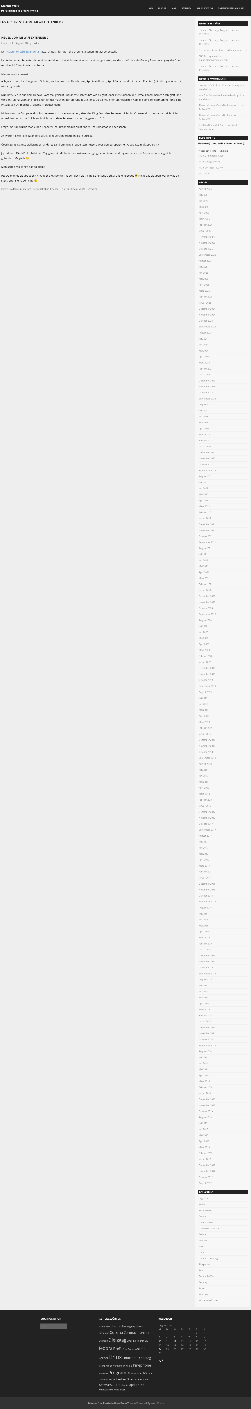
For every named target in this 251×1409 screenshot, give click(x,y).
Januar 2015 (205, 1021)
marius (35, 43)
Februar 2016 (206, 943)
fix (126, 1349)
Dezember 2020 (207, 596)
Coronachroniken (137, 1332)
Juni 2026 (203, 200)
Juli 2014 (203, 1057)
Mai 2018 (203, 781)
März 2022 (204, 506)
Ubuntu (124, 1385)
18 (167, 1345)
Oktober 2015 (206, 967)
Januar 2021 (205, 590)
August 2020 (205, 620)
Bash (107, 1326)
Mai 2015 (203, 997)
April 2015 (204, 1003)
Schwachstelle (105, 1379)
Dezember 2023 (207, 380)
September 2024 (207, 326)
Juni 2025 (203, 272)
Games (131, 1349)
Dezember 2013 (207, 1099)
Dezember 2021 (207, 524)
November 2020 (207, 602)
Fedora (162, 8)
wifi (68, 188)
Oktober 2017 (206, 823)
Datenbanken (206, 1222)
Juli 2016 (203, 913)
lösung (102, 1365)
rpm (150, 1373)
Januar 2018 (205, 805)
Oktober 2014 (206, 1039)
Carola (139, 1326)
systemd (104, 1385)
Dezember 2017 (207, 811)
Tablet (202, 1288)
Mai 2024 (203, 350)
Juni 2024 (203, 344)
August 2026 (205, 188)
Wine (110, 1389)
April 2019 (204, 715)
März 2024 (204, 362)
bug (133, 1326)
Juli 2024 (203, 338)
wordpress (119, 1389)
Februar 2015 (206, 1015)
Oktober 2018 (206, 751)
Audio (202, 1204)
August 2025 (205, 260)
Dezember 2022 (207, 452)
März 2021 (204, 578)
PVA (201, 1270)
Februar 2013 (206, 1153)
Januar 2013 (205, 1159)
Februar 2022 (206, 512)
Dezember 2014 (207, 1027)
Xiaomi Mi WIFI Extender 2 (23, 51)
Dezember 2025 (207, 236)
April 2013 (204, 1141)
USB (142, 1385)
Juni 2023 (203, 416)
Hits (214, 150)
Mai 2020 (203, 638)
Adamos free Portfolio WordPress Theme (111, 1403)
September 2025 (207, 254)
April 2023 (204, 428)
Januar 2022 (205, 518)
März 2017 (204, 865)
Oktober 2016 (206, 895)
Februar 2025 (206, 296)
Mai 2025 (203, 278)
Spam (131, 1379)
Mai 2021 (203, 566)
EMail (129, 1340)
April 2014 (204, 1075)
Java (173, 8)
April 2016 (204, 931)
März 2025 (204, 290)
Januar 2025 (205, 302)
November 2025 (207, 242)
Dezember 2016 (207, 883)
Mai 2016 (203, 925)
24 (160, 1349)
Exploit (143, 1340)
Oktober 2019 (206, 679)
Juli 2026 (203, 194)
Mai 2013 (203, 1135)
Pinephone (204, 1264)
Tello (62, 188)
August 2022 (205, 476)
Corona (202, 1216)
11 (167, 1341)
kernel (103, 1358)
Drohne (45, 188)
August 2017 (205, 835)
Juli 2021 (203, 554)
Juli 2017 (203, 841)
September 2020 (207, 614)
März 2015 (204, 1009)
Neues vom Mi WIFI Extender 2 (24, 38)
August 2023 (205, 404)
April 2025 (204, 284)
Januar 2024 (205, 374)
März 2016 (204, 937)
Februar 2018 (206, 799)
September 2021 (207, 542)
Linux (150, 8)
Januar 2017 (205, 877)
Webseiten (203, 150)
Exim (136, 1340)
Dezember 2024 (207, 308)
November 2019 (207, 674)
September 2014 (207, 1045)
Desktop (103, 1340)
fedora (106, 1348)
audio (102, 1326)
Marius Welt (10, 6)
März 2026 (204, 218)
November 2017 (207, 817)
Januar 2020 (205, 662)
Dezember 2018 (207, 739)
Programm (119, 1372)
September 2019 (207, 685)
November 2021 (207, 530)
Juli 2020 (203, 626)
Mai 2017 (203, 853)
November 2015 (207, 961)
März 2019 (204, 721)
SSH (137, 1379)
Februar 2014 (206, 1087)
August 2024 (205, 332)
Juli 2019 (203, 697)
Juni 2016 (203, 919)
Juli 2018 (203, 769)
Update (134, 1385)
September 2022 (207, 470)
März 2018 (204, 793)
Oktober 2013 (206, 1111)
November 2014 (207, 1033)
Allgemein (16, 188)
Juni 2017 (203, 847)
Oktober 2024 (206, 320)
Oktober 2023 (206, 392)
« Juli (161, 1360)
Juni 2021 (203, 560)
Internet (27, 188)
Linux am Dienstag (208, 1258)
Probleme (103, 1373)
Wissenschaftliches (208, 1300)
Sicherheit (119, 1379)
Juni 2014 (203, 1063)
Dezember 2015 (207, 955)
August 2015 (205, 979)
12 (175, 1341)
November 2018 (207, 745)
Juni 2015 (203, 991)
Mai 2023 (203, 422)
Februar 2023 (206, 440)
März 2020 (204, 649)
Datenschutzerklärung (231, 8)
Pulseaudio (136, 1373)
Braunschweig (204, 8)
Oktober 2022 (206, 464)
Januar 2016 (205, 949)
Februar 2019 (206, 727)
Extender (54, 188)
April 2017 (204, 859)
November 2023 (207, 386)
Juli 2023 (203, 410)
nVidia (129, 1365)
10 (160, 1341)
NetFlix (121, 1365)
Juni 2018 (203, 775)
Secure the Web (207, 1276)
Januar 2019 (205, 733)
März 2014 (204, 1081)
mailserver (111, 1365)
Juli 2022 (203, 482)
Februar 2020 (206, 656)
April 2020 (204, 644)
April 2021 (204, 572)
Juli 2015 (203, 985)
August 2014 (205, 1051)
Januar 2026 (205, 230)
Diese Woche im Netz (210, 1228)
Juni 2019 (203, 703)
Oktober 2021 (206, 536)
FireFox (118, 1348)
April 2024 (204, 356)
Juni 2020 (203, 632)
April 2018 (204, 787)
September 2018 (207, 757)
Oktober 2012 (206, 1177)
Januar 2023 (205, 446)
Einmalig (223, 150)
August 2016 (205, 907)
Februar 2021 (206, 584)
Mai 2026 (203, 206)
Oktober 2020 (206, 608)
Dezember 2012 (207, 1165)
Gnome (140, 1349)
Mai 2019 (203, 709)
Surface (144, 1379)
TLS (118, 1385)
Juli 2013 (203, 1123)
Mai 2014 (203, 1069)
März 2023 (204, 434)
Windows (203, 1294)
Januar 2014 (205, 1093)
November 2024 (207, 314)
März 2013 (204, 1147)
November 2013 (207, 1105)
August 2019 (205, 692)
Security (186, 8)
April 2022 (204, 500)
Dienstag (117, 1340)
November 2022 (207, 458)
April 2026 (204, 212)
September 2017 (207, 829)
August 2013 (205, 1117)
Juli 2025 (203, 266)
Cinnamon (104, 1333)
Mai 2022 (203, 494)
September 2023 (207, 398)
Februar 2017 (206, 871)
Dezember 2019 (207, 667)
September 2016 (207, 901)
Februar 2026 (206, 224)
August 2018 (205, 763)
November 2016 (207, 889)
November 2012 (207, 1171)
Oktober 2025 (206, 248)
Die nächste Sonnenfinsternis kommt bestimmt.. (223, 50)
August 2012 (205, 1183)
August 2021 (205, 548)
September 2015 (207, 973)
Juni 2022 (203, 488)
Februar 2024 (206, 368)
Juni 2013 (203, 1129)
